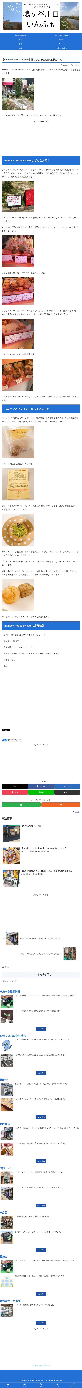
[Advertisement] (41, 138)
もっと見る (41, 1029)
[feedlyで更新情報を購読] (21, 804)
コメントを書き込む (41, 974)
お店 (5, 740)
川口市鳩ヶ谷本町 (16, 740)
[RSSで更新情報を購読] (60, 804)
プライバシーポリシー (41, 1365)
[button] (67, 792)
